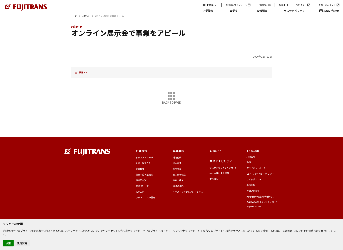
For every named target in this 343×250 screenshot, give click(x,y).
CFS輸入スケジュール (236, 4)
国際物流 (177, 168)
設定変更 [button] (22, 243)
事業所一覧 (141, 180)
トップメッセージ (144, 157)
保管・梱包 (178, 180)
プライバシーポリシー (257, 167)
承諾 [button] (8, 243)
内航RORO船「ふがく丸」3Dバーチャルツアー (262, 204)
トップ (73, 16)
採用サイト (301, 4)
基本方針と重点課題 (219, 173)
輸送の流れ (178, 185)
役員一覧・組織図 (144, 174)
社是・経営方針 (143, 163)
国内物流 (177, 163)
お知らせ (86, 16)
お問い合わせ (331, 10)
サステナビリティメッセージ (223, 167)
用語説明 (263, 4)
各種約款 (251, 185)
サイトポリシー (254, 179)
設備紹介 (262, 10)
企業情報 (208, 10)
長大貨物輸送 (179, 174)
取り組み (214, 178)
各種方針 (140, 191)
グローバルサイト (327, 4)
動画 (281, 4)
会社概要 (140, 168)
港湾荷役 (177, 157)
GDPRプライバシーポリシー (260, 173)
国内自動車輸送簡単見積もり (260, 196)
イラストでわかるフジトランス (188, 191)
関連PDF (83, 72)
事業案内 (235, 10)
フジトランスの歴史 (145, 197)
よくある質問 (253, 150)
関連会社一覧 (142, 185)
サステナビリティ (294, 10)
